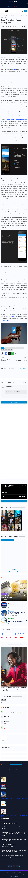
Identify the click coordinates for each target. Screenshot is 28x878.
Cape (14, 69)
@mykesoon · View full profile (14, 571)
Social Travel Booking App (9, 15)
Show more (22, 368)
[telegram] (19, 7)
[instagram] (17, 7)
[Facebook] (6, 353)
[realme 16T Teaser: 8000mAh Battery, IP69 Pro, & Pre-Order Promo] (4, 620)
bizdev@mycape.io (5, 320)
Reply (7, 395)
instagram (8, 637)
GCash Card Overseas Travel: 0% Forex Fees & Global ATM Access (16, 613)
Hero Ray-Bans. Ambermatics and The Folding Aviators (12, 783)
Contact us (19, 872)
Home (2, 15)
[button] (21, 10)
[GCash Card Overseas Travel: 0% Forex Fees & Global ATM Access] (4, 613)
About (13, 872)
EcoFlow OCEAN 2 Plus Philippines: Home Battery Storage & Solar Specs (14, 845)
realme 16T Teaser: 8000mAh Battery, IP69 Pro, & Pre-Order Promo (17, 621)
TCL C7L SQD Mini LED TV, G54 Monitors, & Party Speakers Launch (17, 605)
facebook (8, 634)
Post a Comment (14, 402)
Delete (10, 395)
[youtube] (14, 7)
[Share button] (15, 353)
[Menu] (2, 10)
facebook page (21, 634)
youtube (22, 637)
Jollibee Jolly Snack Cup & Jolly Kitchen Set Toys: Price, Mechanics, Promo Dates (14, 851)
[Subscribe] (25, 11)
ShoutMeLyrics (9, 386)
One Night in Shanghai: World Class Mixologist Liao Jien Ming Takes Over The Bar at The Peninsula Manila (14, 834)
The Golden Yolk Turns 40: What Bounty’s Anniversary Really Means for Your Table (12, 856)
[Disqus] (14, 423)
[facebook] (9, 7)
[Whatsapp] (12, 353)
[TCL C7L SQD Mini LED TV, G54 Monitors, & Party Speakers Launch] (4, 605)
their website (14, 316)
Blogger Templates (12, 874)
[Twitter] (9, 353)
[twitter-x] (11, 7)
